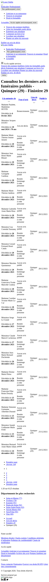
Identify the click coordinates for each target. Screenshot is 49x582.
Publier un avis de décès (10, 43)
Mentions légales (7, 538)
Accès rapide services (23, 23)
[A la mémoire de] (9, 101)
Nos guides (11, 9)
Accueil (9, 518)
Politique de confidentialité (21, 540)
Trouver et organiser (14, 16)
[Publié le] (43, 101)
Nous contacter (7, 564)
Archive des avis (22, 553)
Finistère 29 (10, 523)
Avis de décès (11, 521)
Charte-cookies (21, 538)
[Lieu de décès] (34, 102)
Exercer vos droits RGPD (33, 564)
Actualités (5, 22)
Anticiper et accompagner (16, 13)
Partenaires (17, 564)
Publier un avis (11, 73)
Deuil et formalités (13, 18)
